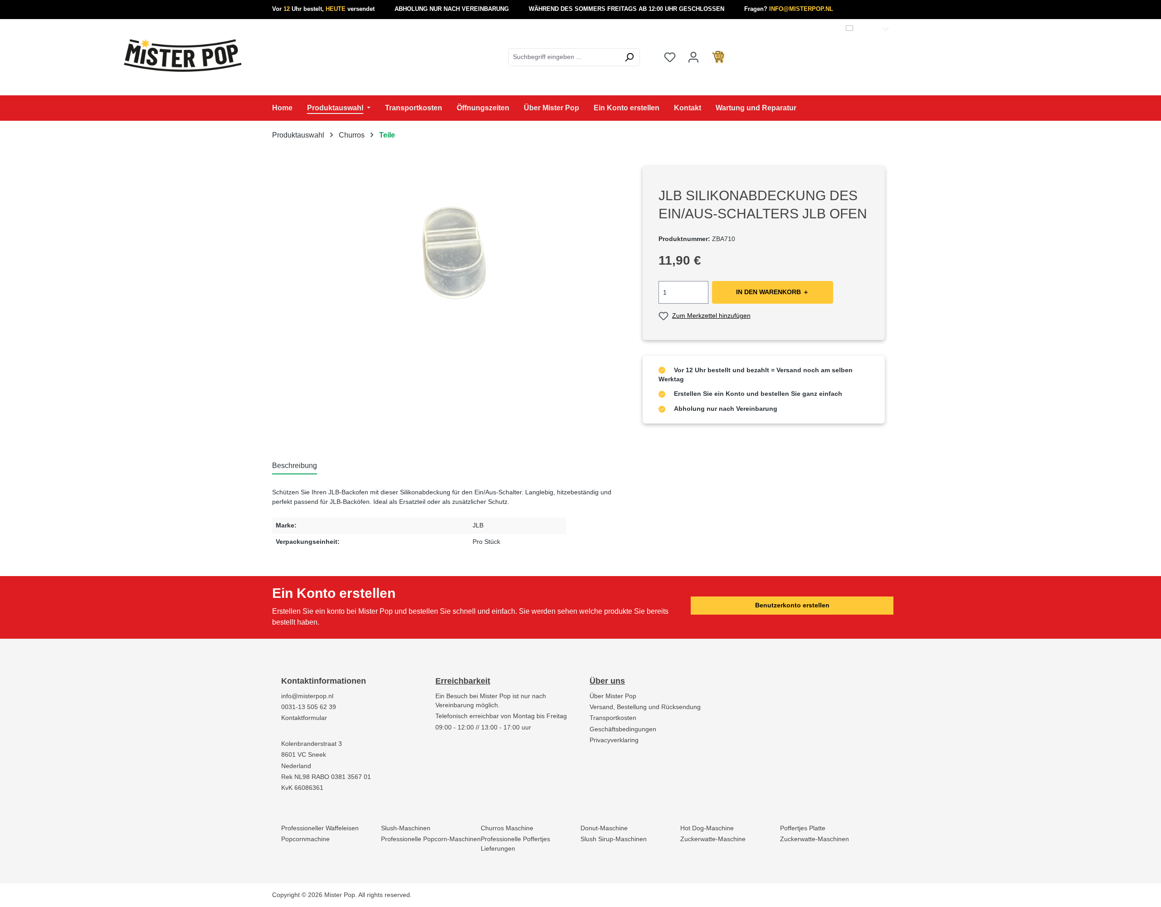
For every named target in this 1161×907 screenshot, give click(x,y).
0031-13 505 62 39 (308, 707)
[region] (448, 263)
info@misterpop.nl (307, 696)
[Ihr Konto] (693, 57)
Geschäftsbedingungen (623, 729)
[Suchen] (629, 57)
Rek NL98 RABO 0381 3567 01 (326, 777)
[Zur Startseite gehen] (183, 55)
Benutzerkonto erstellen (792, 605)
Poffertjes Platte (802, 828)
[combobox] (563, 57)
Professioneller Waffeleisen (320, 828)
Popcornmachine (305, 839)
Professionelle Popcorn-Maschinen (431, 839)
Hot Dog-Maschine (707, 828)
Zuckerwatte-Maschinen (814, 839)
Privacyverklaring (614, 740)
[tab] (294, 466)
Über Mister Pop (613, 696)
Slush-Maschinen (405, 828)
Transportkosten (613, 718)
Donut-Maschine (604, 828)
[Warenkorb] (718, 57)
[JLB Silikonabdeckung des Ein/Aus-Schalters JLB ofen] (448, 263)
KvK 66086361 (302, 787)
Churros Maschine (507, 828)
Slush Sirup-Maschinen (613, 839)
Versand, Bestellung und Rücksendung (645, 707)
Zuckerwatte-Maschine (713, 839)
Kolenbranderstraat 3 (311, 743)
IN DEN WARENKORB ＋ (772, 292)
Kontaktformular (304, 718)
